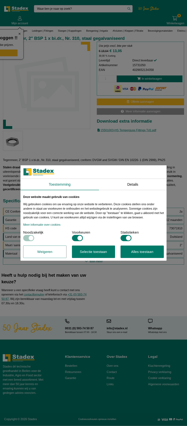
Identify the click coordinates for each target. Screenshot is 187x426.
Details (132, 184)
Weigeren (44, 251)
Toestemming (59, 184)
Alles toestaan (142, 251)
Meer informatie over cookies (41, 224)
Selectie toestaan (93, 251)
